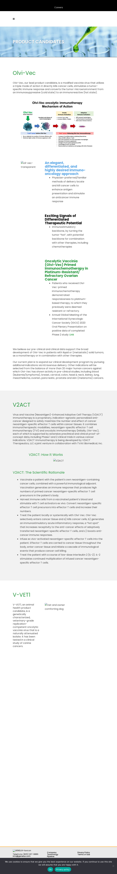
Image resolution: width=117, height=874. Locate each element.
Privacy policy (63, 869)
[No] (113, 865)
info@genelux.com (21, 856)
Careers (58, 7)
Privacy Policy (84, 852)
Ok (50, 869)
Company (52, 852)
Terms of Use (84, 854)
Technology (52, 854)
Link (71, 334)
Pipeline (50, 856)
